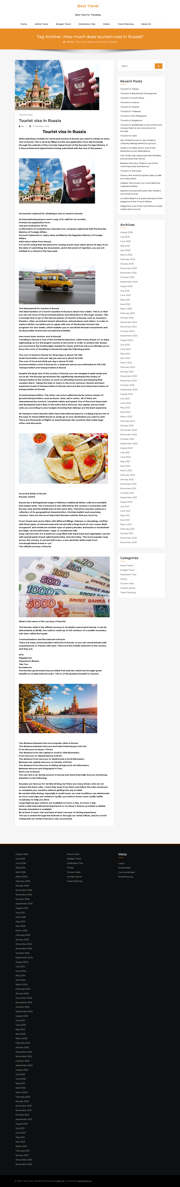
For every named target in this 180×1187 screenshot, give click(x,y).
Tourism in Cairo (128, 135)
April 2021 (125, 520)
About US (146, 24)
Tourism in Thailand (130, 111)
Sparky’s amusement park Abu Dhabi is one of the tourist (140, 192)
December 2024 (128, 322)
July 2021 (124, 506)
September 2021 (128, 497)
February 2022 (127, 475)
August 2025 (126, 286)
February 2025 (127, 313)
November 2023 (128, 380)
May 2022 (125, 461)
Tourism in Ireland (129, 107)
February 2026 (127, 259)
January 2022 (127, 479)
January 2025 (127, 317)
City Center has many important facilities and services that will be (140, 157)
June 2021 (125, 511)
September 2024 (129, 335)
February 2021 (127, 529)
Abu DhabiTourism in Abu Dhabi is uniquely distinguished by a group (138, 142)
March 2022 (126, 470)
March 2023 (126, 416)
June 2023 (125, 403)
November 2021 (128, 488)
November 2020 (128, 542)
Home (24, 24)
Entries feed (124, 867)
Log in (121, 863)
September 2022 (128, 443)
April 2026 (125, 250)
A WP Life (59, 1181)
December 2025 (128, 268)
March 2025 (126, 308)
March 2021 (126, 524)
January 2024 (127, 371)
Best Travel (88, 6)
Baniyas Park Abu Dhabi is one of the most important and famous (139, 165)
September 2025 (128, 281)
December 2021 (128, 484)
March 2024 (126, 362)
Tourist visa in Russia (40, 120)
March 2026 (126, 254)
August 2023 (126, 394)
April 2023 (125, 412)
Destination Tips (87, 24)
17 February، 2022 (40, 126)
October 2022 (127, 439)
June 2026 (125, 241)
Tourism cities (26, 115)
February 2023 (127, 421)
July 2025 (125, 290)
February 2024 (127, 367)
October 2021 (127, 493)
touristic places (127, 588)
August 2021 (126, 502)
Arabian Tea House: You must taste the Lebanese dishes (140, 184)
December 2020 (128, 538)
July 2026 (125, 237)
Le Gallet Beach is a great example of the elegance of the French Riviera (141, 200)
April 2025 (125, 304)
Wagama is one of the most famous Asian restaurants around (141, 207)
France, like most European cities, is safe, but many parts (141, 177)
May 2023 (125, 407)
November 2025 (128, 272)
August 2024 (126, 340)
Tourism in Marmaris (130, 171)
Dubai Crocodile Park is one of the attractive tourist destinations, (137, 149)
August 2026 (126, 232)
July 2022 (125, 452)
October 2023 (127, 385)
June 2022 (125, 457)
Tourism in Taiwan (129, 89)
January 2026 (127, 263)
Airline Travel (41, 24)
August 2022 (126, 448)
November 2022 (128, 434)
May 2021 (125, 515)
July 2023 (125, 398)
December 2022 (128, 430)
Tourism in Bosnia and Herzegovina (138, 93)
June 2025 (125, 295)
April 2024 (125, 358)
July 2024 (125, 344)
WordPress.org (125, 876)
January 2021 (126, 533)
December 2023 (128, 376)
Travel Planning (125, 24)
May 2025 (125, 299)
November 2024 (128, 326)
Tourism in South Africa (132, 98)
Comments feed (126, 872)
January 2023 (127, 425)
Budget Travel (63, 24)
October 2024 (127, 331)
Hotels (106, 24)
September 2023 (128, 389)
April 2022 (125, 466)
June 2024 (125, 349)
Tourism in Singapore (131, 120)
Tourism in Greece (129, 102)
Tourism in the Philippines (133, 116)
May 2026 (125, 246)
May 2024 (125, 353)
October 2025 (127, 277)
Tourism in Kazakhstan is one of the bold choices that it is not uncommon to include (141, 128)
